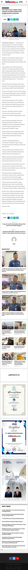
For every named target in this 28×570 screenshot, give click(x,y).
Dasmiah (4, 213)
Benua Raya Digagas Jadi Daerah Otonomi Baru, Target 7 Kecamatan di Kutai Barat (7, 362)
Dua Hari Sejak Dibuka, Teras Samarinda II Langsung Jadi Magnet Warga (7, 332)
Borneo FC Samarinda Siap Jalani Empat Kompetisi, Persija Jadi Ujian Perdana (19, 332)
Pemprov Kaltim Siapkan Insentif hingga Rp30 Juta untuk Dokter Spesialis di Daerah (14, 292)
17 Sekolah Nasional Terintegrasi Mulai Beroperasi (6, 347)
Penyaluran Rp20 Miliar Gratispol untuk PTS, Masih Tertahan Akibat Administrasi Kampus (14, 232)
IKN (7, 213)
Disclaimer (19, 568)
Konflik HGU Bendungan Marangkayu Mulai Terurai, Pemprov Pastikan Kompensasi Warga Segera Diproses (14, 270)
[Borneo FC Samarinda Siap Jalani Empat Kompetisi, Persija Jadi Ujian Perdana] (20, 325)
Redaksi (6, 567)
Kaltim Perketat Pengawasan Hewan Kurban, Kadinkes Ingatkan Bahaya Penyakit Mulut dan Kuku (13, 314)
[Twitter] (14, 558)
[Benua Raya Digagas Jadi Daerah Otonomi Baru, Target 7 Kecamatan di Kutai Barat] (8, 356)
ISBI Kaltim (12, 213)
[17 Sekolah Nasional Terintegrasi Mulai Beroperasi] (8, 341)
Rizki (4, 15)
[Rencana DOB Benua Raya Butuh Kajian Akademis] (20, 341)
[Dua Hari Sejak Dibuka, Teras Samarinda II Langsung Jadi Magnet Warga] (8, 325)
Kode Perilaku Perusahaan (11, 568)
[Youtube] (17, 558)
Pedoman (11, 567)
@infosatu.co (14, 375)
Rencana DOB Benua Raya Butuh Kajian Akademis (19, 347)
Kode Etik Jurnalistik (18, 567)
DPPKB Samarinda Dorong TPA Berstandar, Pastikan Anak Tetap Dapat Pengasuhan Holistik (19, 362)
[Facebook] (10, 558)
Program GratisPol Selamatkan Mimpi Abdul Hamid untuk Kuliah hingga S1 (14, 225)
